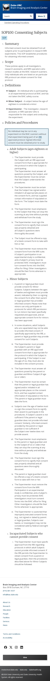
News (5, 625)
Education (7, 610)
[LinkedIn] (21, 647)
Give (25, 657)
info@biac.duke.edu (10, 594)
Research (6, 606)
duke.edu (23, 670)
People (5, 614)
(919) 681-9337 (9, 591)
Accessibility (7, 638)
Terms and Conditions (11, 634)
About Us (6, 602)
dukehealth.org (35, 670)
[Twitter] (11, 647)
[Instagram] (16, 647)
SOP (4, 37)
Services (6, 621)
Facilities (6, 617)
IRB (40, 137)
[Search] (30, 16)
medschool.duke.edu (9, 670)
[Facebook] (5, 647)
